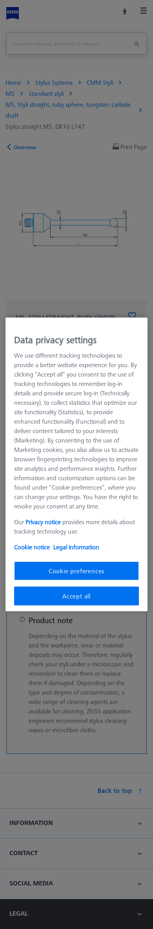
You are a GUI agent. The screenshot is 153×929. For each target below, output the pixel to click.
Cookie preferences (76, 570)
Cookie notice (32, 546)
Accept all (76, 596)
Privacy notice (43, 521)
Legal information (76, 546)
